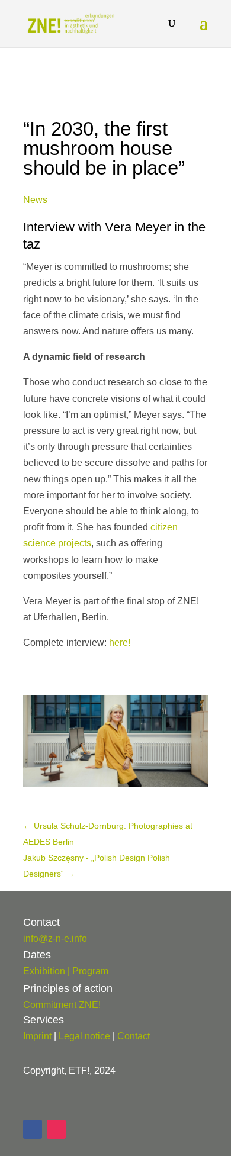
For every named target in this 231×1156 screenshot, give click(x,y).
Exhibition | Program (65, 971)
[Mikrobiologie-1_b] (115, 784)
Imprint (37, 1036)
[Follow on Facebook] (32, 1129)
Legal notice (84, 1036)
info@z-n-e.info (55, 938)
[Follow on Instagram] (56, 1129)
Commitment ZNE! (62, 1005)
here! (119, 642)
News (35, 200)
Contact (133, 1036)
